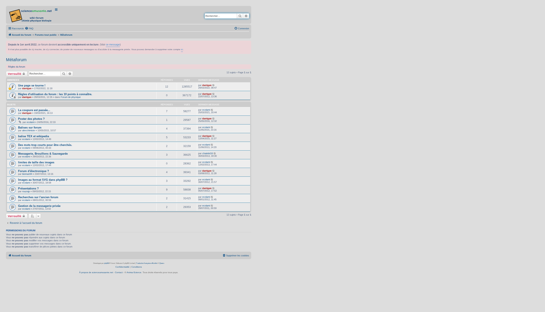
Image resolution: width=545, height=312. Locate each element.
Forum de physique (71, 97)
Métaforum (16, 59)
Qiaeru (161, 263)
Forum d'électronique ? (33, 171)
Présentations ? (28, 188)
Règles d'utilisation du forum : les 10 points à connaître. (55, 94)
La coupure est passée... (34, 110)
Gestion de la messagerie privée (39, 206)
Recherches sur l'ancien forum (38, 197)
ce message (113, 44)
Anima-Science (134, 272)
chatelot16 (207, 153)
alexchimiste (28, 130)
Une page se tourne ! (31, 85)
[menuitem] (29, 28)
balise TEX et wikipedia (33, 136)
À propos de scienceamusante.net (96, 272)
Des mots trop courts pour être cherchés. (45, 145)
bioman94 (27, 174)
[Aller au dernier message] (213, 85)
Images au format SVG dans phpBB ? (42, 179)
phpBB (106, 263)
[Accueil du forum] (30, 15)
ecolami (206, 110)
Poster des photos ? (31, 118)
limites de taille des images (36, 162)
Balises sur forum (30, 127)
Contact (119, 272)
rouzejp (26, 191)
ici (182, 49)
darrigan (27, 88)
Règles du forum (16, 66)
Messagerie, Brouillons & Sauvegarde (43, 153)
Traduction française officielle (146, 263)
